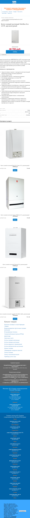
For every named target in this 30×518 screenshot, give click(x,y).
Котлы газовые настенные (11, 342)
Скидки (15, 11)
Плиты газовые (8, 352)
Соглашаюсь (23, 511)
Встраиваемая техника (10, 332)
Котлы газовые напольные (12, 340)
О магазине (5, 11)
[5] (17, 47)
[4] (16, 47)
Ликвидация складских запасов (13, 350)
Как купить (19, 11)
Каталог (10, 11)
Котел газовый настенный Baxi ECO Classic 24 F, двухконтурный (15, 165)
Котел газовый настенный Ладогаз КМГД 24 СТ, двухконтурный (15, 215)
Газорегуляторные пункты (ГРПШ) (14, 334)
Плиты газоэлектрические (11, 354)
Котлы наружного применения (13, 344)
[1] (12, 47)
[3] (15, 47)
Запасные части (8, 338)
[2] (13, 47)
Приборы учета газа (10, 356)
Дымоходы (7, 336)
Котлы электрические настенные (13, 346)
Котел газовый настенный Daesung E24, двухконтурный (15, 264)
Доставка (4, 13)
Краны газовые (8, 348)
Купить (15, 52)
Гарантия (9, 13)
